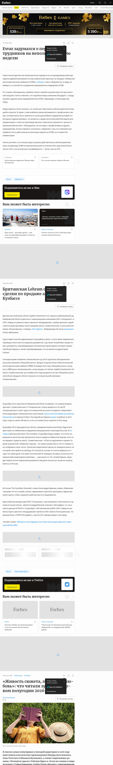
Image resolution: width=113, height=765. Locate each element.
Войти (92, 3)
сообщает (40, 82)
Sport (74, 7)
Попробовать (51, 59)
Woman (66, 7)
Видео (54, 7)
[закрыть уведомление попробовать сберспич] (64, 49)
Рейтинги (25, 7)
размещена (69, 323)
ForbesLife (8, 229)
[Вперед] (78, 161)
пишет (39, 726)
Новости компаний (47, 229)
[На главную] (6, 3)
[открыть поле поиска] (105, 2)
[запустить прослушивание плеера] (64, 43)
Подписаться (12, 195)
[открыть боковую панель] (100, 2)
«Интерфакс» (37, 323)
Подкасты (45, 7)
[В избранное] (35, 157)
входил (53, 393)
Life (60, 7)
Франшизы (35, 7)
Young (80, 7)
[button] (110, 2)
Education (88, 7)
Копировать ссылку (66, 66)
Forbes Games (10, 7)
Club (96, 7)
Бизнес (7, 564)
